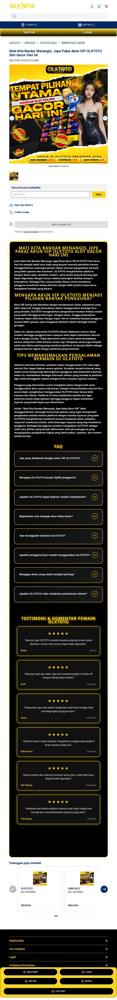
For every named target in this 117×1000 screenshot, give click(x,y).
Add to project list (61, 224)
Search (13, 16)
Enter (99, 194)
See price (26, 905)
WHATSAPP (32, 973)
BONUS (88, 982)
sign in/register (31, 231)
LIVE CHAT (60, 991)
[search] (58, 16)
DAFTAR (29, 32)
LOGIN (87, 32)
